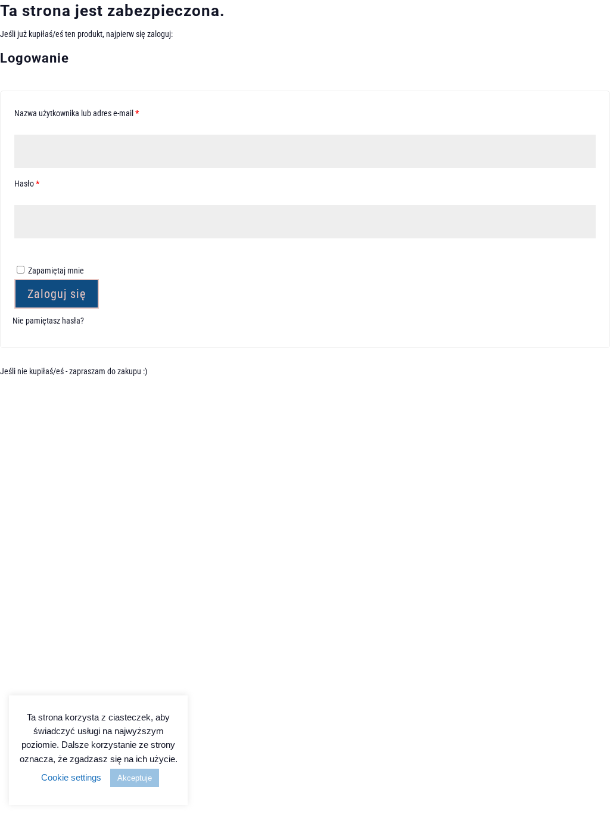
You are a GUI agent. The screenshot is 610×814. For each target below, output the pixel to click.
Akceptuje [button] (134, 777)
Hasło (45, 183)
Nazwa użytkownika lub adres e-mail (95, 113)
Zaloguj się (56, 294)
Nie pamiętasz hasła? (48, 320)
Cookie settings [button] (71, 777)
